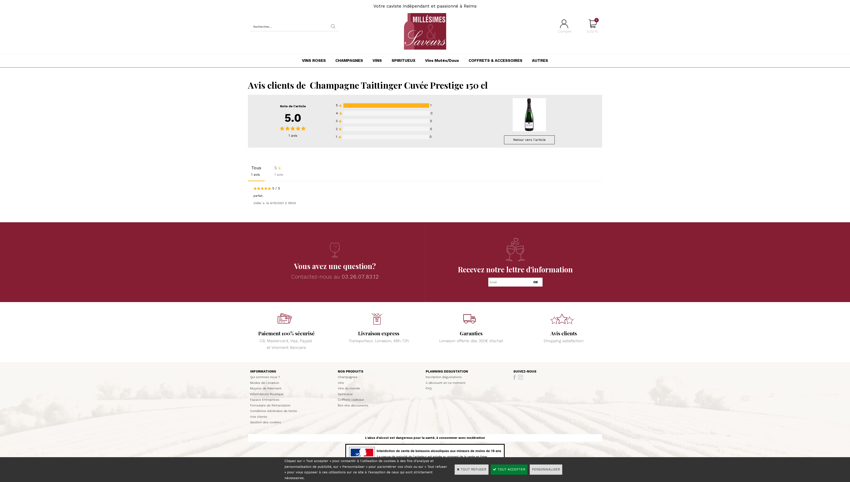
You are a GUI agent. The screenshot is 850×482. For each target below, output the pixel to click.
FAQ (429, 388)
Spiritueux (345, 394)
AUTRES (540, 60)
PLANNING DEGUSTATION (447, 371)
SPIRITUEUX (403, 60)
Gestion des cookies (265, 422)
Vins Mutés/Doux (442, 60)
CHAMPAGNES (349, 60)
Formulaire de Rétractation (270, 405)
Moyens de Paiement (265, 388)
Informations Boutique (266, 394)
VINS (377, 60)
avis (293, 136)
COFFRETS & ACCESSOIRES (495, 60)
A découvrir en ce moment (446, 382)
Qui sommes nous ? (265, 377)
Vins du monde (349, 388)
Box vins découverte (353, 405)
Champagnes (347, 377)
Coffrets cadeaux (351, 399)
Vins (341, 382)
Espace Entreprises (264, 399)
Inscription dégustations (444, 377)
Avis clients (258, 416)
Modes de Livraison (264, 382)
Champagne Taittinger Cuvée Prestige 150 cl (399, 85)
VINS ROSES (314, 60)
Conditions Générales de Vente (273, 411)
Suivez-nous (524, 371)
